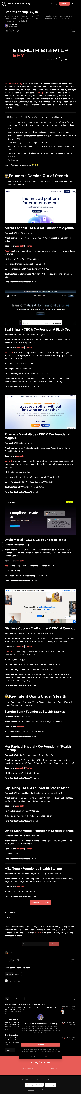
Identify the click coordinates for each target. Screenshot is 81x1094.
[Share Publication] (57, 4)
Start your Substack (35, 1085)
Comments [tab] (9, 974)
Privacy (39, 1080)
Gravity (40, 93)
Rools (62, 540)
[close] (59, 1014)
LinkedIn (20, 246)
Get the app (50, 1085)
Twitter (28, 246)
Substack (31, 1090)
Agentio (68, 228)
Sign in (74, 4)
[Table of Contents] (2, 546)
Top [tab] (7, 999)
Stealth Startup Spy (13, 84)
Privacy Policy (55, 1051)
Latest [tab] (12, 999)
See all (8, 1050)
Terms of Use (50, 1049)
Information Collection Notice (40, 1051)
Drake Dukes (13, 24)
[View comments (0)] (13, 31)
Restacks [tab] (17, 974)
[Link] (1, 175)
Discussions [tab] (19, 999)
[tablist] (13, 974)
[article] (40, 1009)
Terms (45, 1080)
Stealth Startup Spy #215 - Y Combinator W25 (25, 1004)
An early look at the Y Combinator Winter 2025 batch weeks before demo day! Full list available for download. (31, 1008)
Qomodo (69, 628)
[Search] (52, 4)
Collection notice (53, 1080)
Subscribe (64, 4)
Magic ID (11, 438)
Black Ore (63, 329)
